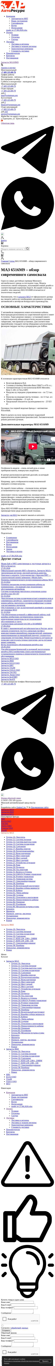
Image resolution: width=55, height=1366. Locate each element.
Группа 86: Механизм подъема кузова (22, 907)
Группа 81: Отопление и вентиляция (22, 897)
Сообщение (6, 1313)
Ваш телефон (7, 1307)
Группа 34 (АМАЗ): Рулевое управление (23, 874)
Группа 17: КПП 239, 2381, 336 (19, 941)
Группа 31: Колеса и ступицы (19, 872)
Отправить (6, 1330)
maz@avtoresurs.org (9, 95)
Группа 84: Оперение (15, 902)
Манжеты (10, 911)
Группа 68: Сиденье (14, 895)
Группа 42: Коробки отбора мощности (22, 888)
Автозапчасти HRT (19, 1095)
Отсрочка (15, 1113)
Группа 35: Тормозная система (19, 879)
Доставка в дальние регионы (23, 1122)
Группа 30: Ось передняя (17, 870)
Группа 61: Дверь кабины (17, 893)
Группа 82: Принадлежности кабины (22, 900)
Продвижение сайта (39, 807)
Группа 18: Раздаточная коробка (20, 851)
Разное (9, 920)
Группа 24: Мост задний (16, 858)
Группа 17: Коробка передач (18, 849)
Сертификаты (17, 1099)
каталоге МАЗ (24, 297)
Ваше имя (5, 1302)
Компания (10, 1092)
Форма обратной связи (11, 798)
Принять (45, 1361)
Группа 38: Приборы (15, 883)
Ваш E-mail (6, 1305)
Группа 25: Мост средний (17, 860)
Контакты (10, 56)
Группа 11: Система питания (18, 839)
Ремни (9, 950)
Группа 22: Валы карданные (18, 853)
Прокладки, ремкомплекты (18, 918)
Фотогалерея (16, 1104)
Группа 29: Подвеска (15, 867)
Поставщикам (12, 58)
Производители (13, 53)
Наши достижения (19, 1097)
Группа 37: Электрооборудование (20, 881)
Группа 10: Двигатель (15, 837)
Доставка (10, 1118)
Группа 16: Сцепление (16, 846)
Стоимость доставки (20, 1127)
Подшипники (12, 916)
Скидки (14, 1116)
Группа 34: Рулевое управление (20, 876)
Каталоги (10, 909)
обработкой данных (19, 1328)
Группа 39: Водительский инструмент (22, 886)
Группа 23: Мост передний (18, 856)
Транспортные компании (22, 1125)
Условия (14, 1111)
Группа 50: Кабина (14, 890)
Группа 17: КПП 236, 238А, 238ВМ (21, 938)
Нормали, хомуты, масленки (18, 913)
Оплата (9, 1109)
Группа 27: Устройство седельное (20, 863)
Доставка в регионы (20, 1120)
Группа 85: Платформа (16, 904)
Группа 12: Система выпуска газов (21, 842)
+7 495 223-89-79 (8, 86)
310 (6, 112)
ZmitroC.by (21, 807)
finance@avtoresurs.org (10, 105)
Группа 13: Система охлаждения (20, 844)
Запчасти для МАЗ (9, 515)
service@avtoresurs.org (10, 114)
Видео (14, 1102)
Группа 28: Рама (13, 865)
